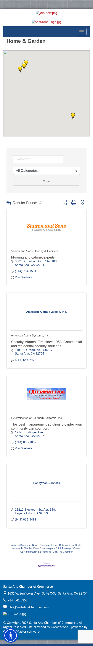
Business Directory (20, 545)
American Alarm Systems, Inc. (30, 335)
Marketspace (48, 548)
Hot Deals (76, 545)
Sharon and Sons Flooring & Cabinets (34, 251)
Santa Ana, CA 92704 (47, 593)
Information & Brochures (38, 551)
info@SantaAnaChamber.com (28, 607)
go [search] (48, 181)
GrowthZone (59, 627)
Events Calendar (60, 545)
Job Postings (64, 548)
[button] (24, 66)
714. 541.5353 (17, 600)
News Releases (40, 545)
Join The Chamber (63, 551)
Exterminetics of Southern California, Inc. (37, 418)
